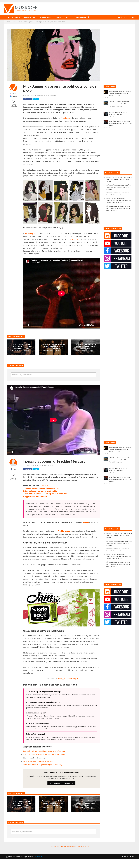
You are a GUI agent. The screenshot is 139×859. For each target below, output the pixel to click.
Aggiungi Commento (13, 106)
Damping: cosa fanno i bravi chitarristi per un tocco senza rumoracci (119, 187)
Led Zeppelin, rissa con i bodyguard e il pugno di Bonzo (69, 846)
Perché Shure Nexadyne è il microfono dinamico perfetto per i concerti (119, 179)
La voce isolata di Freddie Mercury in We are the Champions (44, 754)
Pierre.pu (62, 679)
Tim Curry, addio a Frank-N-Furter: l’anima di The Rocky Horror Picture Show (21, 346)
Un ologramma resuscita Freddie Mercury (38, 761)
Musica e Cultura (62, 17)
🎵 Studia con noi (79, 17)
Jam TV (13, 468)
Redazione (13, 93)
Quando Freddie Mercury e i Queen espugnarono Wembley (44, 751)
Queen (86, 522)
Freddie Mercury (65, 531)
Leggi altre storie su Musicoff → (61, 783)
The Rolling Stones (31, 233)
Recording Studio (29, 17)
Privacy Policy (38, 857)
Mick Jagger (65, 118)
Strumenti (16, 17)
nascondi (44, 485)
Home (7, 17)
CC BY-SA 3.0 (72, 679)
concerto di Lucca (73, 239)
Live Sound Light (46, 17)
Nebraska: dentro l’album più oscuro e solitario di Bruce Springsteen (85, 346)
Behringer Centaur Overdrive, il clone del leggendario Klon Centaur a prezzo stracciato (118, 200)
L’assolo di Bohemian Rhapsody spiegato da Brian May (42, 765)
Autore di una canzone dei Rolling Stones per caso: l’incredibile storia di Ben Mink (53, 346)
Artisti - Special (28, 22)
